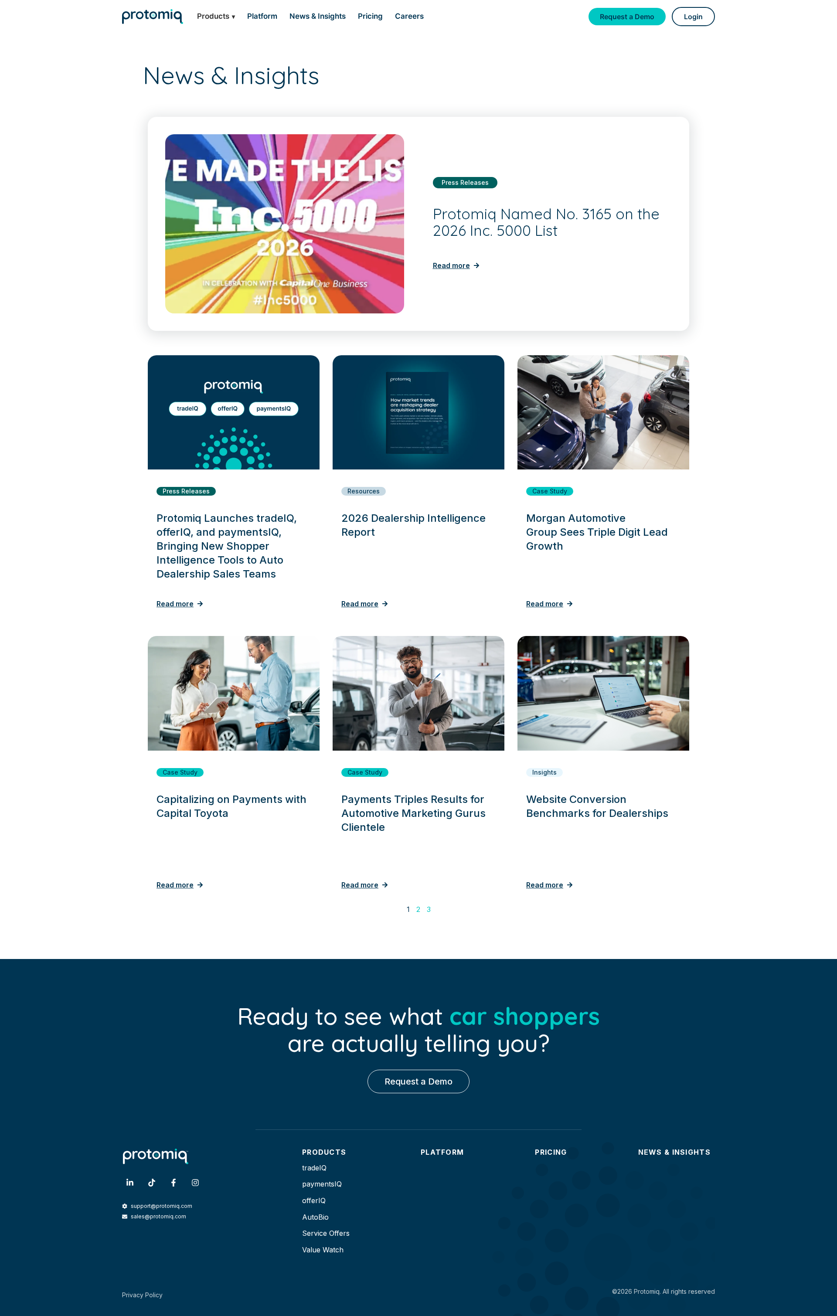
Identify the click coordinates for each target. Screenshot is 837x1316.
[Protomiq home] (152, 16)
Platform (262, 16)
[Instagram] (195, 1182)
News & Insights (317, 16)
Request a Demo (627, 16)
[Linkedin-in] (130, 1182)
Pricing (370, 16)
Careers (409, 16)
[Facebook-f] (173, 1182)
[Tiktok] (152, 1182)
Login (693, 16)
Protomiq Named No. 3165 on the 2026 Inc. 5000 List (546, 222)
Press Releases (465, 182)
